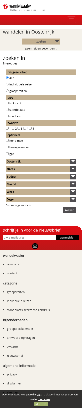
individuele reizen (21, 84)
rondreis (15, 116)
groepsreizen (18, 91)
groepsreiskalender (20, 329)
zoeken (41, 41)
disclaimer (14, 383)
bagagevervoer (19, 147)
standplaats (17, 110)
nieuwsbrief (15, 355)
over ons (13, 264)
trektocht (15, 103)
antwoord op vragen (21, 338)
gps (11, 154)
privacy (12, 374)
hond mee (16, 141)
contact (12, 273)
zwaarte (12, 347)
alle (11, 78)
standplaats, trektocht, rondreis (28, 310)
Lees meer (44, 399)
